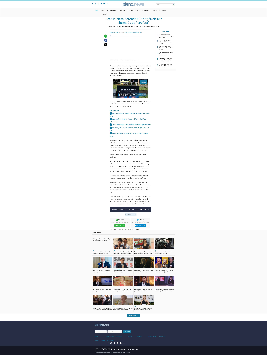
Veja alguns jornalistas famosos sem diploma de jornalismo (164, 271)
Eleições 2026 (121, 10)
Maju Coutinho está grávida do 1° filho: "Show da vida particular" (122, 252)
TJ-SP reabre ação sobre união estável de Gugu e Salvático (131, 124)
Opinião (164, 10)
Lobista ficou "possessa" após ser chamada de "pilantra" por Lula (165, 60)
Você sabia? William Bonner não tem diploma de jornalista (102, 290)
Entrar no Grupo (140, 225)
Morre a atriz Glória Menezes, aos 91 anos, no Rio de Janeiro (123, 309)
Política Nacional (111, 10)
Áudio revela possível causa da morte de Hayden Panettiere (143, 309)
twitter (107, 4)
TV (93, 250)
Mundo (155, 10)
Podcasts (103, 14)
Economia (130, 10)
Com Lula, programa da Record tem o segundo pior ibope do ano (102, 271)
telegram (101, 4)
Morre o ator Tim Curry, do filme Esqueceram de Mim (164, 252)
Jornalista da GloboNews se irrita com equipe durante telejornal (164, 290)
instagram (95, 4)
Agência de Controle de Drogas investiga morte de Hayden (122, 290)
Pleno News (133, 4)
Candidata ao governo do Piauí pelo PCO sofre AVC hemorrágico (165, 66)
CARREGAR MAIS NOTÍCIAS (133, 315)
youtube (104, 4)
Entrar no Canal (120, 225)
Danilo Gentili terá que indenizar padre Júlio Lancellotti (143, 290)
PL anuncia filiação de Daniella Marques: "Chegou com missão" (166, 36)
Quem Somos (110, 348)
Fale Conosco (103, 348)
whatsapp (98, 4)
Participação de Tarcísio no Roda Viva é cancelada (122, 271)
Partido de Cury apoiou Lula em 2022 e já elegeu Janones (165, 42)
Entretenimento (146, 10)
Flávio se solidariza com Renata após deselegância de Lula (166, 48)
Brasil (103, 10)
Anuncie (96, 348)
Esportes (137, 10)
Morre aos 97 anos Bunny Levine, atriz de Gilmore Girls (143, 271)
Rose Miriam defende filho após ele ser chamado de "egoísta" (101, 252)
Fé (159, 10)
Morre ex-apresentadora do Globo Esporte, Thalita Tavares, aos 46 (143, 252)
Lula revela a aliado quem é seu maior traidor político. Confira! (166, 54)
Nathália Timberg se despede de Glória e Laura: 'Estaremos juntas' (102, 309)
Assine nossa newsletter (99, 329)
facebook (92, 4)
